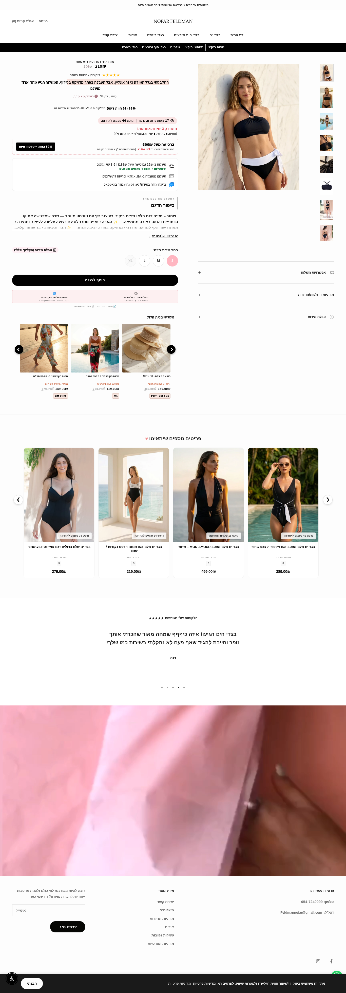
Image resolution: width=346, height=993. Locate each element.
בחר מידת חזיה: (165, 250)
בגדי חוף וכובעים (186, 35)
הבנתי (32, 983)
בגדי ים (214, 35)
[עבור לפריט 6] (327, 186)
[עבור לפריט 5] (327, 164)
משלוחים (167, 910)
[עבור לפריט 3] (327, 121)
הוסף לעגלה (95, 280)
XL (130, 260)
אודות (132, 35)
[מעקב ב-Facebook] (331, 961)
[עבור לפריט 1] (327, 72)
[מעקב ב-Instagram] (318, 961)
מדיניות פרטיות (179, 983)
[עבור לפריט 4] (327, 143)
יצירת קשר (110, 35)
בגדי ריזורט (155, 35)
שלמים (175, 47)
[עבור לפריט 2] (327, 97)
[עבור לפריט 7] (327, 209)
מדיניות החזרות (162, 918)
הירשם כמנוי (67, 927)
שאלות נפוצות (162, 935)
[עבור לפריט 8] (327, 232)
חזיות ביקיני (216, 47)
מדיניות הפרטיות (161, 944)
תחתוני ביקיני (193, 47)
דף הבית (236, 35)
